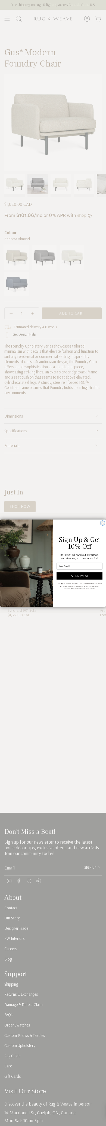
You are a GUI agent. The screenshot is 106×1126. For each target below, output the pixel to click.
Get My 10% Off (80, 576)
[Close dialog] (102, 523)
